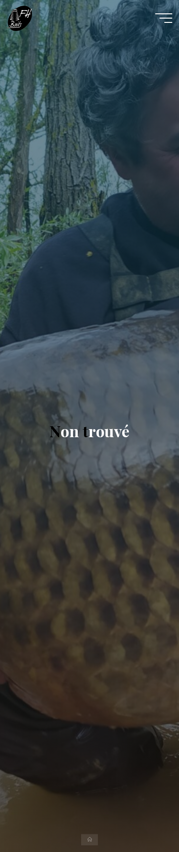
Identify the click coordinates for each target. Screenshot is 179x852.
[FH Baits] (19, 17)
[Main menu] (163, 18)
